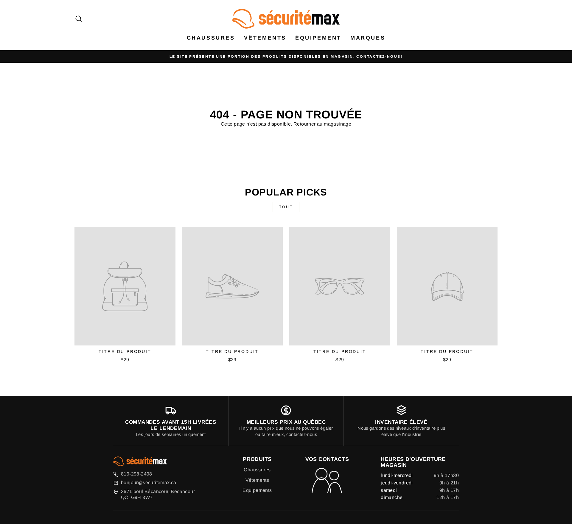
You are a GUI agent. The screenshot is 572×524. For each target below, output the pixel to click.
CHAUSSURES (211, 38)
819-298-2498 (136, 473)
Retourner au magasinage (322, 123)
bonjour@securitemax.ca (148, 482)
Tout (286, 207)
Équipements (257, 490)
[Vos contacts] (327, 481)
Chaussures (257, 469)
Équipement (318, 38)
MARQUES (367, 38)
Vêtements (265, 38)
